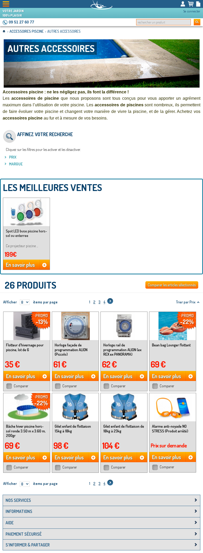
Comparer (21, 386)
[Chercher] (197, 22)
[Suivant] (110, 301)
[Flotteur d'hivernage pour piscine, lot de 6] (26, 326)
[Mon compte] (183, 4)
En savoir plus (20, 264)
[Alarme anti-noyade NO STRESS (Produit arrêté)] (172, 407)
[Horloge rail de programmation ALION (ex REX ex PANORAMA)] (124, 326)
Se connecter (191, 11)
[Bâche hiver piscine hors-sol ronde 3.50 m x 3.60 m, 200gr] (26, 407)
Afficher (10, 302)
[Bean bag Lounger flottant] (172, 326)
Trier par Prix (185, 302)
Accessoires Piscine (27, 31)
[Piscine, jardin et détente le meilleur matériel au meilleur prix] (101, 4)
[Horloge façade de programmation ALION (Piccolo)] (75, 326)
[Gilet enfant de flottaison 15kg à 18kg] (75, 407)
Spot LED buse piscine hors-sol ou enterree (26, 233)
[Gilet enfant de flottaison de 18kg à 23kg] (124, 407)
